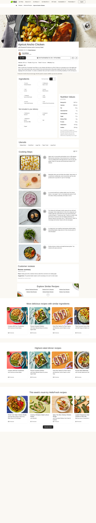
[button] (37, 79)
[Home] (16, 5)
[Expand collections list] (48, 294)
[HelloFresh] (14, 2)
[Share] (76, 57)
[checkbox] (18, 50)
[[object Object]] (73, 57)
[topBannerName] (48, 11)
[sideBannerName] (69, 84)
